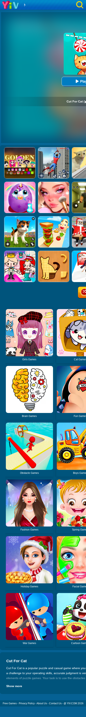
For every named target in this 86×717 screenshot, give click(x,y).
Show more (14, 686)
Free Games (10, 703)
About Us (42, 703)
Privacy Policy (27, 703)
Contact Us (55, 703)
